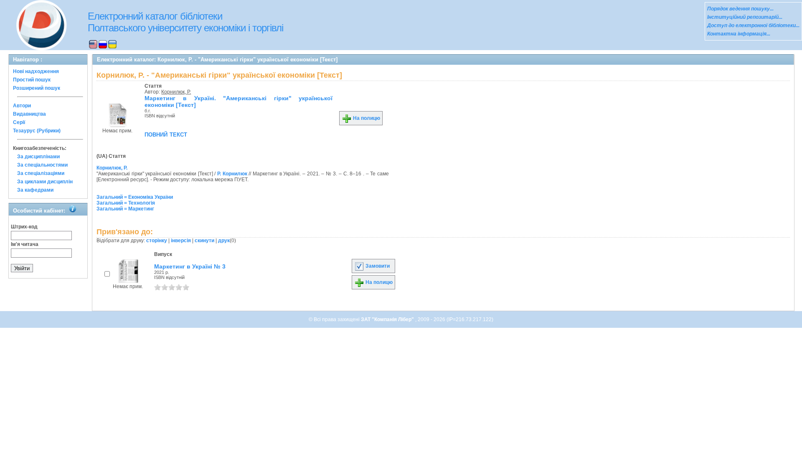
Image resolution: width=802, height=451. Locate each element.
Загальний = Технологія (125, 203)
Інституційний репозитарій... (744, 17)
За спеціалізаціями (40, 173)
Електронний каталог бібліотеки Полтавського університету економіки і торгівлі (185, 21)
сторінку (156, 240)
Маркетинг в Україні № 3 (190, 266)
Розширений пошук (36, 88)
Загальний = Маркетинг (125, 209)
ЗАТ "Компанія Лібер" (388, 319)
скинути (204, 240)
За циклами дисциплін (45, 182)
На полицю (366, 118)
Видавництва (29, 114)
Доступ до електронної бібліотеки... (753, 25)
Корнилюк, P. (176, 92)
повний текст (166, 134)
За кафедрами (35, 190)
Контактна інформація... (738, 34)
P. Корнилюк (232, 174)
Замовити (377, 266)
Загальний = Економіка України (134, 197)
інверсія (181, 240)
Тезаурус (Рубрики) (37, 131)
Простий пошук (32, 80)
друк (224, 240)
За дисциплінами (38, 157)
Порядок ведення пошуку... (740, 9)
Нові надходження (36, 71)
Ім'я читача (24, 244)
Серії (19, 122)
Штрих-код (24, 227)
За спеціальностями (42, 165)
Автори (22, 106)
